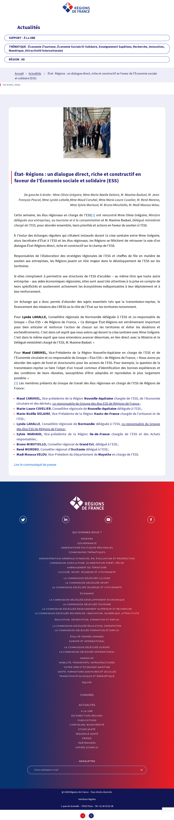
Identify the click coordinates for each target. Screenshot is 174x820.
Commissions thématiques (87, 552)
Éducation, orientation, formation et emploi (87, 619)
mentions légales (87, 799)
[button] (17, 7)
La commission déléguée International (87, 652)
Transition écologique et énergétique (87, 676)
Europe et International (87, 641)
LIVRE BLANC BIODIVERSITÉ (86, 724)
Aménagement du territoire (87, 567)
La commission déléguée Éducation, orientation (87, 626)
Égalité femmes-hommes (87, 636)
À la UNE (87, 711)
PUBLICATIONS (87, 720)
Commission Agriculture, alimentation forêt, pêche (87, 563)
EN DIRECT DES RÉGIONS (86, 715)
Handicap (87, 658)
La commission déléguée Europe (87, 647)
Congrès (87, 694)
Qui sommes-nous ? (87, 532)
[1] (93, 215)
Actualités (35, 73)
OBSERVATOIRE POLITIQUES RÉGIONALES (87, 547)
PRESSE (87, 738)
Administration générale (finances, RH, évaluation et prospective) (87, 558)
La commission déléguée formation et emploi (87, 630)
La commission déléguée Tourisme (87, 604)
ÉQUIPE (87, 682)
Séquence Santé (87, 734)
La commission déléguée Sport (87, 583)
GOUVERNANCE (87, 543)
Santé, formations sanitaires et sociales (87, 671)
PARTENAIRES (87, 743)
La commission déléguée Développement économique (87, 599)
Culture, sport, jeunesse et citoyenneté (87, 572)
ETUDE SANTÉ (86, 729)
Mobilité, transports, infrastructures (87, 662)
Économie (87, 593)
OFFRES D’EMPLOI (87, 747)
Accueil (19, 73)
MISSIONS (87, 538)
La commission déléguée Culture (87, 578)
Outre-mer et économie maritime (87, 667)
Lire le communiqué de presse (35, 464)
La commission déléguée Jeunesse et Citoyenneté (87, 587)
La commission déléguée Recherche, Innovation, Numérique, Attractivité (87, 613)
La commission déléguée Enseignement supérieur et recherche (87, 609)
